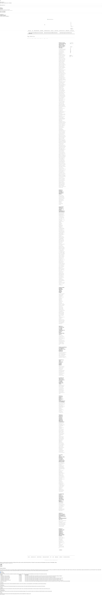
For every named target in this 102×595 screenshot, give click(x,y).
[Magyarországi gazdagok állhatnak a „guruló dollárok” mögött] (67, 288)
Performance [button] (2, 584)
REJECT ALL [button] (7, 563)
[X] (71, 25)
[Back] (0, 1)
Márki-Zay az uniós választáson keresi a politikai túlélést (61, 362)
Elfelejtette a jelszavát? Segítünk (5, 9)
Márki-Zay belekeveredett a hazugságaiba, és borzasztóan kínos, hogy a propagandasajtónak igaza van (62, 516)
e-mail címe (2, 14)
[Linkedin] (70, 51)
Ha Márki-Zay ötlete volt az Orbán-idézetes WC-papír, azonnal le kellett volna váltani (61, 380)
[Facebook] (71, 22)
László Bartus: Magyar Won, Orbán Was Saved (66, 32)
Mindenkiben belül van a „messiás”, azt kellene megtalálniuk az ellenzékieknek (62, 209)
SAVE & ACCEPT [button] (2, 594)
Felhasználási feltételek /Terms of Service (6, 10)
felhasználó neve (2, 5)
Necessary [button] (1, 571)
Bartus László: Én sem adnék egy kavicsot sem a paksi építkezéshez (36, 33)
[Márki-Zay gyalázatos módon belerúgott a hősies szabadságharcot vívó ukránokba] (67, 396)
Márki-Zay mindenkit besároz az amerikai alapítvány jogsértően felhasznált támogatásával (61, 418)
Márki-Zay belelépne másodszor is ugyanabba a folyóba (61, 191)
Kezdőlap (70, 55)
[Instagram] (71, 23)
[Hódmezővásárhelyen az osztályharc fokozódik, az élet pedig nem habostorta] (68, 347)
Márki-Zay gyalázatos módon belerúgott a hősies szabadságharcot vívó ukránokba (62, 398)
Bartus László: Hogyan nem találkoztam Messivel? (50, 32)
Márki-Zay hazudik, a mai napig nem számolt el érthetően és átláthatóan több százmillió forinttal (61, 532)
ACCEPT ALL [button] (11, 563)
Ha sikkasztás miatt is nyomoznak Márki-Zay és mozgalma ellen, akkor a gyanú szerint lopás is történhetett (61, 497)
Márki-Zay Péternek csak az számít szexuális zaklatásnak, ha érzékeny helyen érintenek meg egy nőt (62, 330)
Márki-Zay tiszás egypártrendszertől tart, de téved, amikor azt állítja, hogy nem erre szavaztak (62, 45)
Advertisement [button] (2, 589)
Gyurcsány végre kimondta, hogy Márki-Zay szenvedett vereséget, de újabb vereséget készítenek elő (62, 458)
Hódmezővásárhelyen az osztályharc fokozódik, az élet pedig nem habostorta (63, 349)
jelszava (1, 7)
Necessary (2, 572)
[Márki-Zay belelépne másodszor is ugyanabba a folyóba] (67, 190)
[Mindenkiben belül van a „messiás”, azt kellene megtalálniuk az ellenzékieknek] (67, 207)
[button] (44, 24)
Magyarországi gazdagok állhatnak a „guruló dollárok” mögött (61, 290)
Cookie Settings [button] (2, 563)
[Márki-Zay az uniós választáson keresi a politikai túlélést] (67, 360)
